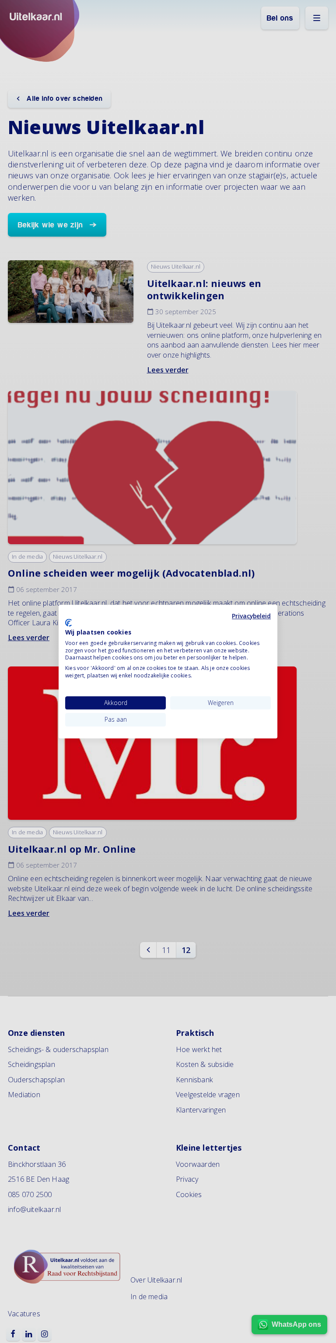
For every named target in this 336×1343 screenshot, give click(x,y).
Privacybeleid (251, 616)
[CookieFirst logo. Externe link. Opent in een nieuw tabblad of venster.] (68, 623)
